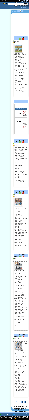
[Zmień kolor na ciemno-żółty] (4, 3)
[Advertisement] (7, 191)
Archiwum (24, 1)
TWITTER (10, 415)
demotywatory (25, 416)
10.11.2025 (21, 37)
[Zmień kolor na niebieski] (3, 3)
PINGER (16, 415)
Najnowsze (24, 7)
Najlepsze (24, 5)
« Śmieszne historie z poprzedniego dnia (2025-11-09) (21, 408)
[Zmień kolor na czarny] (6, 3)
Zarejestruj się (18, 0)
